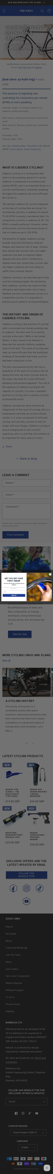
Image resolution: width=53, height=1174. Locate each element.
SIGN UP (13, 595)
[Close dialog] (50, 574)
